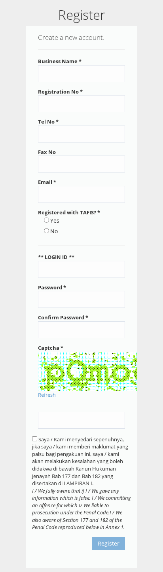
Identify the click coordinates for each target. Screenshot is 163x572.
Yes (54, 220)
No (54, 231)
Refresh (47, 394)
